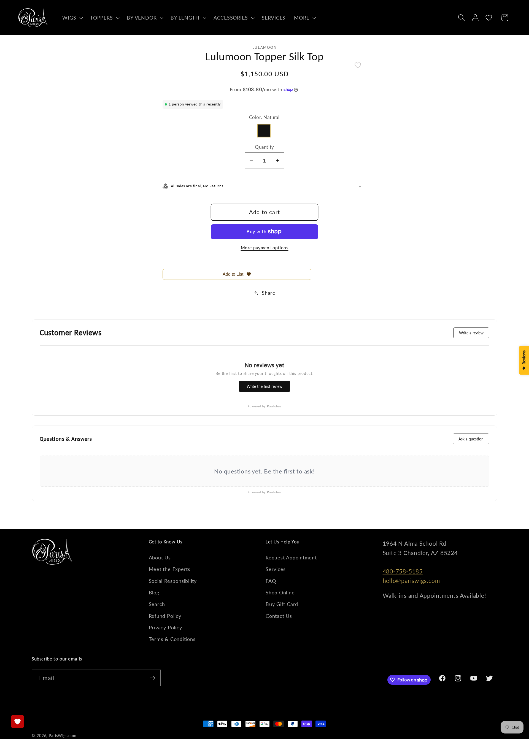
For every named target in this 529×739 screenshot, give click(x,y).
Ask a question (471, 439)
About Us (160, 557)
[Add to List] (357, 65)
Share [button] (269, 293)
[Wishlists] (17, 721)
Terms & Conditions (172, 639)
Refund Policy (165, 616)
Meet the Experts (169, 569)
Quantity (264, 147)
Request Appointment (291, 557)
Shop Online (280, 592)
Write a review (471, 333)
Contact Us (279, 616)
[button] (72, 17)
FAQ (271, 581)
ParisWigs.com (63, 735)
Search (157, 604)
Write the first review (264, 386)
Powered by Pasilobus (264, 406)
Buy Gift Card (282, 604)
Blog (154, 592)
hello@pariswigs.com (411, 580)
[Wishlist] (489, 18)
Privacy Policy (165, 627)
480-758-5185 (403, 571)
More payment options (264, 247)
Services (276, 569)
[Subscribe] (152, 678)
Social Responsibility (173, 581)
